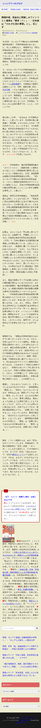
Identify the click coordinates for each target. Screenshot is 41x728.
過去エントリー (18, 454)
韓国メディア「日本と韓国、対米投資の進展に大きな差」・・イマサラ (20, 656)
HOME (5, 9)
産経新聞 (16, 84)
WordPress (20, 723)
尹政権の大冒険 (15, 9)
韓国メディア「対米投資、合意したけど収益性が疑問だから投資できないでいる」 (20, 674)
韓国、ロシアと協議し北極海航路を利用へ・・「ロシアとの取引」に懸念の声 (19, 638)
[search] (37, 628)
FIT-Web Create (24, 720)
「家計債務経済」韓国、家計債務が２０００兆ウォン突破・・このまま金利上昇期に (20, 665)
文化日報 (6, 89)
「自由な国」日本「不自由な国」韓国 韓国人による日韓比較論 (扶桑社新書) (20, 572)
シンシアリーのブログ (12, 3)
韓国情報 (34, 33)
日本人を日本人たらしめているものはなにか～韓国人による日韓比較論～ (20, 555)
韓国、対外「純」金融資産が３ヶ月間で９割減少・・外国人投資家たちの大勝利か (20, 647)
